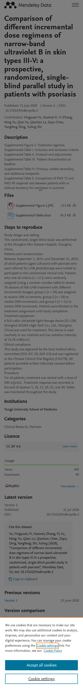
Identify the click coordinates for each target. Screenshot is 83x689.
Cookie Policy (53, 650)
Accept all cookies (42, 665)
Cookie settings (47, 645)
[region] (41, 653)
